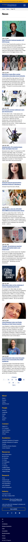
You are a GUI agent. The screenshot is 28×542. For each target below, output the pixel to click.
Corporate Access (6, 494)
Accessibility (5, 530)
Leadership (4, 412)
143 (18, 382)
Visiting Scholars (6, 471)
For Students (5, 458)
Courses (4, 444)
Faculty (4, 414)
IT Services (4, 465)
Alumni (3, 419)
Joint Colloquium (6, 485)
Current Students (6, 448)
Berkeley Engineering (6, 526)
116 (23, 379)
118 (13, 382)
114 (16, 379)
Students (4, 418)
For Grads (4, 460)
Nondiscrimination (6, 533)
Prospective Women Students (9, 446)
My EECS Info (5, 456)
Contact (4, 434)
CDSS (3, 528)
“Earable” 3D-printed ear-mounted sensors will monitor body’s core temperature (12, 247)
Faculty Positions (6, 430)
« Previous (14, 377)
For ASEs (4, 464)
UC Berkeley (5, 523)
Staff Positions (5, 432)
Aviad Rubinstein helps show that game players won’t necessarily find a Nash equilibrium (13, 359)
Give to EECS (13, 509)
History (3, 398)
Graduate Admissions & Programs (10, 442)
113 (12, 379)
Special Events (5, 404)
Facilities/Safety (6, 467)
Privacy (3, 535)
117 (9, 382)
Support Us (4, 426)
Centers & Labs (5, 479)
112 (8, 379)
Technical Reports (6, 481)
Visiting (3, 402)
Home (3, 9)
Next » (14, 385)
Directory (4, 410)
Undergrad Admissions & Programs (10, 440)
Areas (3, 478)
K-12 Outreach (5, 428)
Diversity (4, 400)
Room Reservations (6, 454)
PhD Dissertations (6, 483)
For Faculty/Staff (6, 469)
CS (2, 521)
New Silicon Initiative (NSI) (8, 495)
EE (2, 519)
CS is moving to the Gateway (16, 1)
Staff (3, 416)
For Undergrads (5, 462)
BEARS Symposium (6, 487)
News (8, 9)
